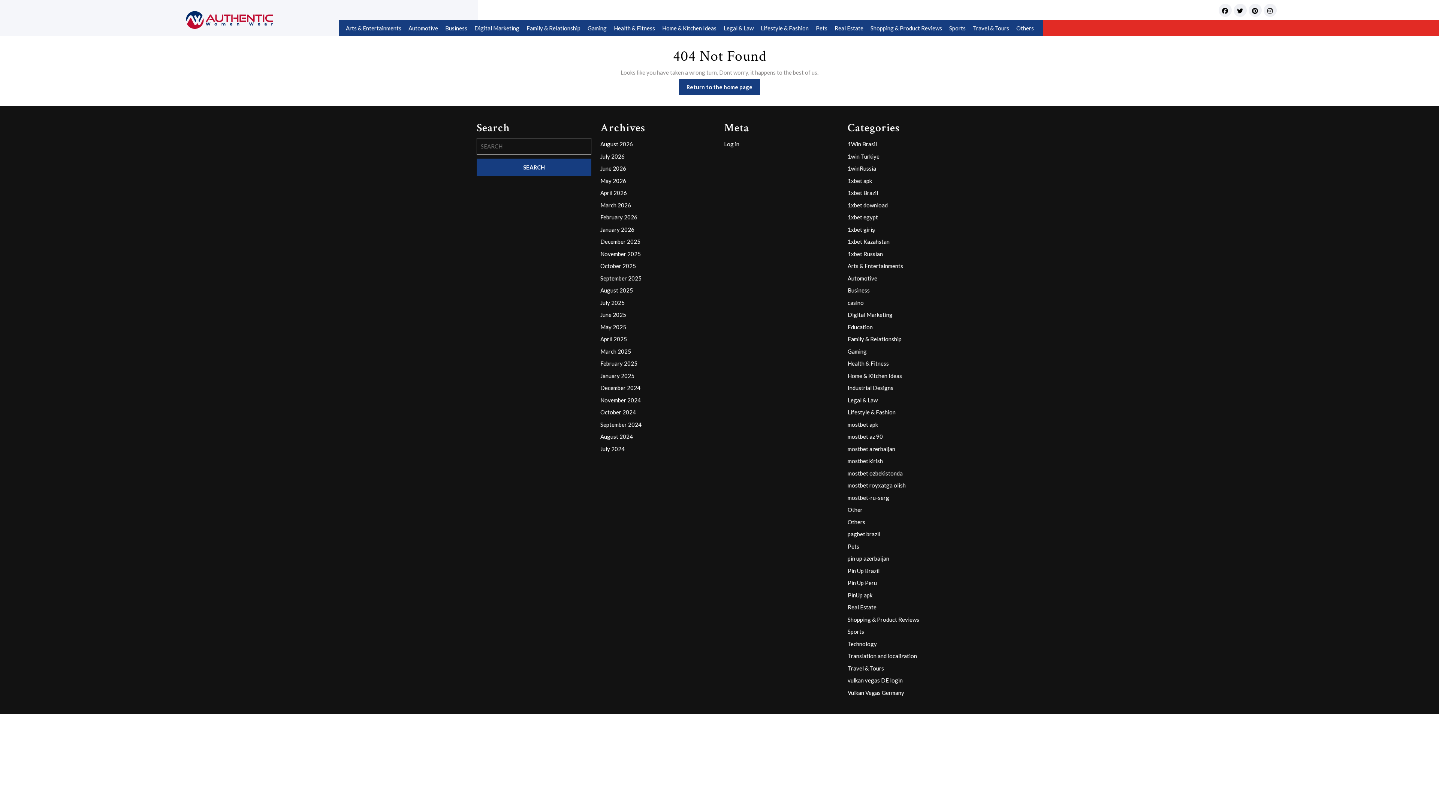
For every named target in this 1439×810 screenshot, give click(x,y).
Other (855, 509)
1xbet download (868, 205)
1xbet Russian (865, 253)
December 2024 (620, 387)
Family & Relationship (553, 28)
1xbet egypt (863, 217)
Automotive (423, 28)
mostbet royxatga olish (877, 485)
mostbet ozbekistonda (875, 473)
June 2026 (613, 168)
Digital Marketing (496, 28)
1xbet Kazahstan (869, 241)
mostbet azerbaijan (871, 449)
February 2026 (618, 217)
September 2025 (621, 278)
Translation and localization (882, 655)
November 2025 (620, 253)
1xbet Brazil (863, 192)
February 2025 (618, 363)
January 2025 (617, 375)
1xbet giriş (861, 229)
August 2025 (616, 290)
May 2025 (613, 327)
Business (456, 28)
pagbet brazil (864, 534)
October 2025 (618, 265)
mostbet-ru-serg (868, 497)
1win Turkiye (864, 156)
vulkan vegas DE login (875, 680)
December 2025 (620, 241)
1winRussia (862, 168)
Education (860, 327)
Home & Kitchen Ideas (689, 28)
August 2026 (616, 144)
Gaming (597, 28)
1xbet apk (860, 180)
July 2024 (612, 449)
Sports (957, 28)
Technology (862, 643)
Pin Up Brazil (864, 570)
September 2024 (621, 424)
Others (1025, 28)
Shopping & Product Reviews (906, 28)
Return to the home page (723, 89)
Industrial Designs (870, 387)
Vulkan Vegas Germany (876, 692)
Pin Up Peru (862, 582)
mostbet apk (863, 424)
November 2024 (620, 400)
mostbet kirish (865, 461)
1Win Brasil (862, 144)
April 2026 (613, 192)
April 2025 (613, 339)
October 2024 (618, 412)
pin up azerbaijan (868, 558)
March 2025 (615, 351)
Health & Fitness (634, 28)
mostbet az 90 (865, 436)
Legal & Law (739, 28)
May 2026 (613, 180)
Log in (731, 144)
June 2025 (613, 314)
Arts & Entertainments (373, 28)
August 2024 (616, 436)
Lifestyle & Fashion (785, 28)
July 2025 (612, 302)
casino (856, 302)
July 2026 (612, 156)
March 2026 (615, 205)
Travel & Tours (991, 28)
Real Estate (849, 28)
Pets (821, 28)
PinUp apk (860, 595)
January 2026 (617, 229)
